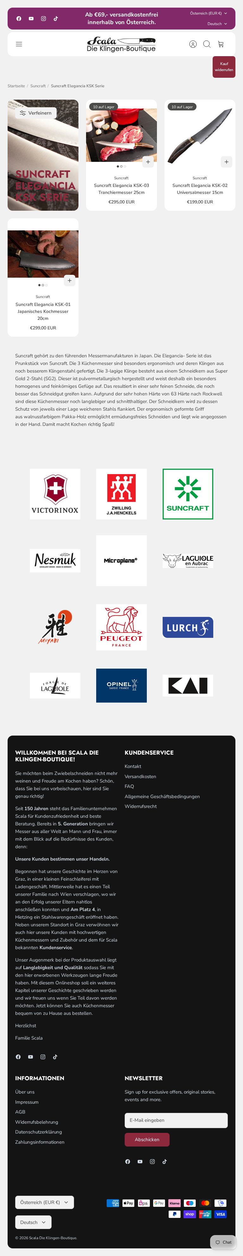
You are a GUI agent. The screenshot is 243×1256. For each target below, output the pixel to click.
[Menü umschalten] (22, 44)
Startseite (16, 86)
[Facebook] (19, 18)
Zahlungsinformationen (40, 1142)
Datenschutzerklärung (38, 1132)
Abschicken (147, 1139)
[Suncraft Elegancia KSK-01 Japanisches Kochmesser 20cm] (43, 253)
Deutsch (215, 23)
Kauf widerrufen (224, 66)
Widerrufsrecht (141, 806)
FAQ (129, 786)
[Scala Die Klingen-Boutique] (121, 44)
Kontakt (133, 766)
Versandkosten (140, 776)
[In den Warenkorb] (148, 162)
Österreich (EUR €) (206, 13)
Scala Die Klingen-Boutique (52, 1237)
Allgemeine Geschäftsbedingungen (162, 796)
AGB (20, 1112)
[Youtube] (31, 18)
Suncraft (38, 86)
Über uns (24, 1092)
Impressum (27, 1102)
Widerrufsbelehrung (36, 1122)
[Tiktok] (56, 18)
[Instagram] (43, 18)
